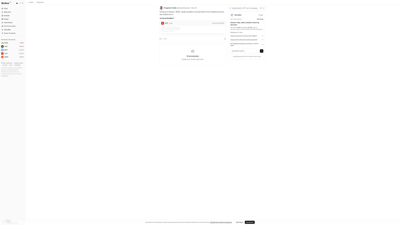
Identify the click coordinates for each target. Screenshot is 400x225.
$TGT (178, 12)
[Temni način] (21, 3)
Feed (31, 2)
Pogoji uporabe (18, 63)
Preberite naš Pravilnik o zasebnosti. (221, 222)
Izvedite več (4, 75)
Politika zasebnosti (6, 63)
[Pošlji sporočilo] (261, 51)
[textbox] (244, 51)
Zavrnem (239, 222)
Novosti (5, 65)
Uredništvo (17, 65)
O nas (10, 65)
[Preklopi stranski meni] (25, 112)
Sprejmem (250, 222)
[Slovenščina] (17, 3)
